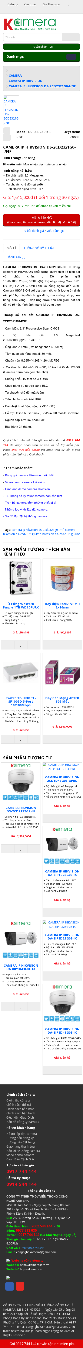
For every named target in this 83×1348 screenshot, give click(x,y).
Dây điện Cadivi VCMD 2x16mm (62, 606)
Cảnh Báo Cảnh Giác (20, 1159)
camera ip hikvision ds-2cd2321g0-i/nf (37, 530)
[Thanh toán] (5, 8)
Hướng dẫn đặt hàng (20, 1142)
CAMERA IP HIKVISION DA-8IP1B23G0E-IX (62, 873)
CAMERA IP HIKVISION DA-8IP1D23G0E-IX (62, 937)
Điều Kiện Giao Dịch (20, 1117)
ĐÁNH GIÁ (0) (16, 257)
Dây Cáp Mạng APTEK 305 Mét (62, 700)
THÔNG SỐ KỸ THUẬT (39, 248)
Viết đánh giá (55, 231)
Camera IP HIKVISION (26, 81)
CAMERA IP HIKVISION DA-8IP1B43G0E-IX (21, 967)
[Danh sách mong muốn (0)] (68, 4)
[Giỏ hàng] (73, 4)
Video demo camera (20, 1155)
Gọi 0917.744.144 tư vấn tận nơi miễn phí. (42, 1343)
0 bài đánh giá (34, 231)
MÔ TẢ (11, 248)
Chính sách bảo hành (20, 1113)
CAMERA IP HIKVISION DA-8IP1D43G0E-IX (62, 1031)
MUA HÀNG (41, 219)
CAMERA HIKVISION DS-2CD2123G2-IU (21, 809)
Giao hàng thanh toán (21, 1146)
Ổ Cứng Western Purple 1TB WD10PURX (21, 606)
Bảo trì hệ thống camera (23, 1151)
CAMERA (15, 75)
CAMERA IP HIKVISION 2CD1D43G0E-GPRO (62, 779)
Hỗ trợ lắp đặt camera (21, 1134)
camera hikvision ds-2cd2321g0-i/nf (39, 532)
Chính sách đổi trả (18, 1105)
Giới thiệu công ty (18, 1100)
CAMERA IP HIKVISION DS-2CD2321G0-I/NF (42, 86)
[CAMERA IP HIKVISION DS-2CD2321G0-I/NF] (11, 110)
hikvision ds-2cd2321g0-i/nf (61, 534)
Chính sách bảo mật (20, 1109)
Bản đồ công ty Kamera (22, 1122)
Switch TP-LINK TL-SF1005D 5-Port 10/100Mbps (21, 701)
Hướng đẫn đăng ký (20, 1138)
